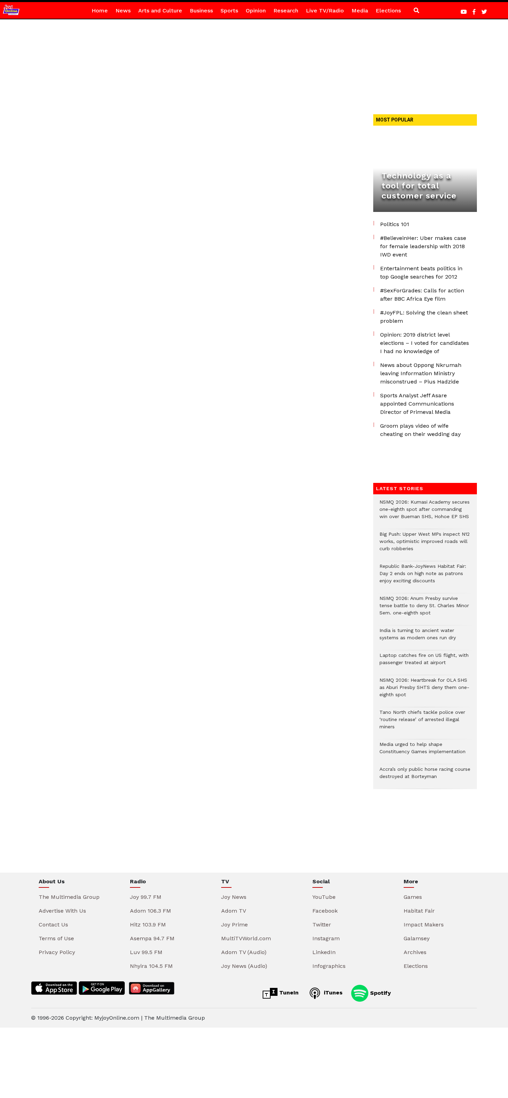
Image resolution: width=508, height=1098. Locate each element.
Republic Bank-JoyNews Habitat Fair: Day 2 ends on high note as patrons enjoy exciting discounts (422, 577)
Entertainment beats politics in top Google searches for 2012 (421, 272)
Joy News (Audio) (244, 966)
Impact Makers (424, 924)
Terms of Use (56, 938)
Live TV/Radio (325, 10)
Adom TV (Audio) (243, 952)
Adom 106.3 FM (150, 910)
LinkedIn (324, 952)
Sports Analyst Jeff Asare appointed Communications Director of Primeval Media (417, 403)
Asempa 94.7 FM (152, 938)
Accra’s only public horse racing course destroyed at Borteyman (424, 776)
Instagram (326, 938)
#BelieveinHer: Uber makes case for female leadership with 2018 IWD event (423, 246)
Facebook (325, 910)
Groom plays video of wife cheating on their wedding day (420, 429)
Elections (388, 10)
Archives (415, 952)
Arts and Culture (160, 10)
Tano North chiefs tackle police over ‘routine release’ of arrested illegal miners (422, 723)
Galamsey (417, 938)
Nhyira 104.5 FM (151, 966)
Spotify (379, 992)
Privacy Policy (57, 952)
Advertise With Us (62, 910)
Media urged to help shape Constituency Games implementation (422, 751)
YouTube (324, 897)
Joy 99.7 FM (145, 897)
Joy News (233, 897)
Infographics (329, 966)
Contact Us (53, 924)
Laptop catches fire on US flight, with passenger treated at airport (424, 662)
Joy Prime (234, 924)
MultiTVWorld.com (246, 938)
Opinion (256, 10)
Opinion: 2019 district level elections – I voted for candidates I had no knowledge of (424, 342)
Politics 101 (394, 224)
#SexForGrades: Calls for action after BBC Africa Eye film (422, 294)
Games (413, 897)
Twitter (321, 924)
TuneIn (288, 992)
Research (285, 10)
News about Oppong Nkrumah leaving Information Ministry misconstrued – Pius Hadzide (420, 373)
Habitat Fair (419, 910)
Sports (229, 10)
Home (100, 10)
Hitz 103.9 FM (148, 924)
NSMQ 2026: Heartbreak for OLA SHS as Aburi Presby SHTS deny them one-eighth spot (424, 691)
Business (201, 10)
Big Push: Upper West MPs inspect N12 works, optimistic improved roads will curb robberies (424, 544)
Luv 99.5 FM (146, 952)
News (123, 10)
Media (359, 10)
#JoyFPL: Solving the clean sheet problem (424, 316)
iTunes (332, 992)
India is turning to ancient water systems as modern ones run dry (417, 638)
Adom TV (233, 910)
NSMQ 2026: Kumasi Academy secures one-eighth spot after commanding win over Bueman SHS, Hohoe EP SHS (424, 512)
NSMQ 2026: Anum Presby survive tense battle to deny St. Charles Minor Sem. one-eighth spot (424, 609)
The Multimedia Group (69, 897)
